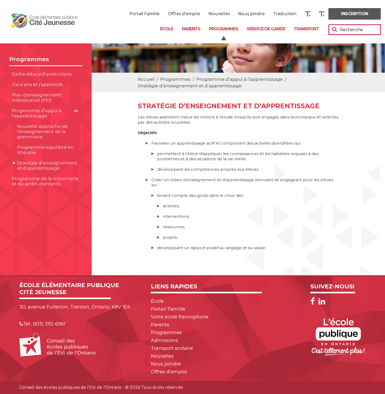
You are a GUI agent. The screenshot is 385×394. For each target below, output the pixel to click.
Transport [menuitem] (306, 28)
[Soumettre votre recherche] (335, 29)
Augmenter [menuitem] (308, 14)
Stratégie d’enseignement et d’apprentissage (47, 165)
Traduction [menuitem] (284, 14)
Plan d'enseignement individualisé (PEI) (36, 97)
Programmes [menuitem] (223, 28)
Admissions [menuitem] (164, 340)
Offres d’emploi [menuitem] (184, 14)
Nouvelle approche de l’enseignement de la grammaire (42, 131)
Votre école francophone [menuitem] (179, 317)
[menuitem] (354, 14)
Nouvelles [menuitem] (219, 14)
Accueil (146, 79)
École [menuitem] (166, 28)
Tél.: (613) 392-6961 (44, 324)
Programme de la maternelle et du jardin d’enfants (45, 181)
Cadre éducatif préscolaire (42, 74)
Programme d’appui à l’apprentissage (37, 113)
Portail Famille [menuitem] (144, 14)
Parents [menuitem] (191, 28)
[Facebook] (313, 301)
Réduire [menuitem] (321, 14)
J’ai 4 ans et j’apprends (37, 84)
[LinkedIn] (321, 301)
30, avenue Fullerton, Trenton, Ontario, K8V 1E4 (74, 307)
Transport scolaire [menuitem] (172, 348)
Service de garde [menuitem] (266, 28)
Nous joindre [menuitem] (251, 14)
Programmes (29, 59)
